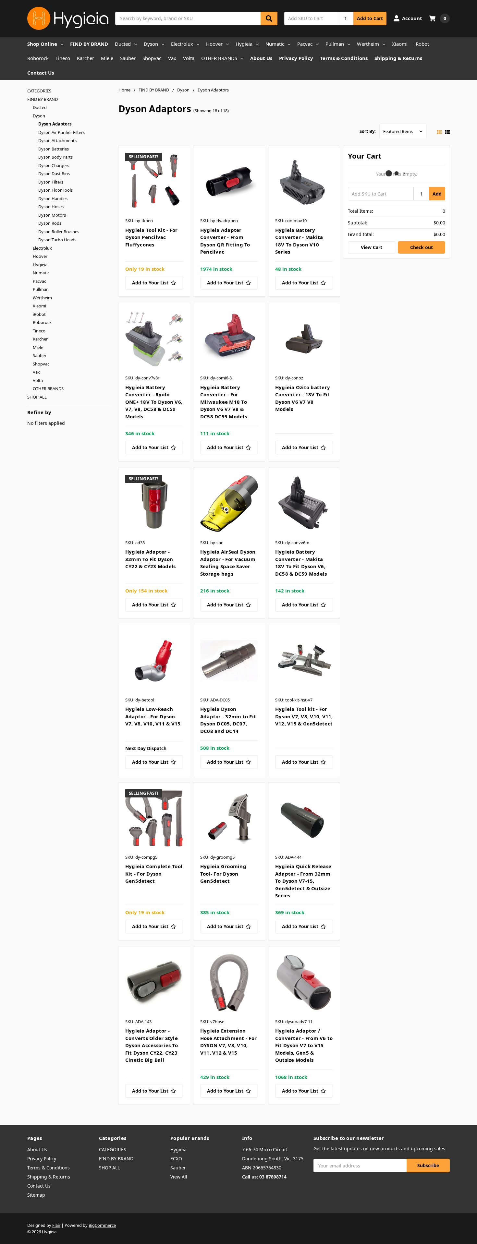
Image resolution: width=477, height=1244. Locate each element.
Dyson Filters (50, 182)
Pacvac (304, 44)
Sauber (128, 58)
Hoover (214, 44)
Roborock (38, 58)
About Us (261, 58)
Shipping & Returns (398, 58)
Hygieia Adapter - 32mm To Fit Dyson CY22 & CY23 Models (150, 558)
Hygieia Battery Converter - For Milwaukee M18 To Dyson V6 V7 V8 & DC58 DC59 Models (223, 402)
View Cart (371, 247)
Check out (421, 247)
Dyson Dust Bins (54, 173)
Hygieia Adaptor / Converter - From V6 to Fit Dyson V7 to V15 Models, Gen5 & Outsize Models (304, 1045)
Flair (56, 1225)
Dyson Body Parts (55, 157)
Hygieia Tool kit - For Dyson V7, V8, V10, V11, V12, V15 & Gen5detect (304, 716)
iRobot (421, 44)
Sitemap (36, 1195)
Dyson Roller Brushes (58, 231)
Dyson (151, 44)
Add (437, 194)
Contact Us (40, 72)
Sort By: (368, 131)
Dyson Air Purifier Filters (61, 132)
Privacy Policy (296, 58)
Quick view (153, 183)
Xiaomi (400, 44)
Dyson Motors (52, 215)
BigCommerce (102, 1225)
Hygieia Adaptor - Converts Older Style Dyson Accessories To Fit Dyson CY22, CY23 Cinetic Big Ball (151, 1045)
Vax (172, 58)
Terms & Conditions (344, 58)
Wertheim (368, 44)
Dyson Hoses (51, 206)
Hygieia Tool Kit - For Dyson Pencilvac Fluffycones (151, 237)
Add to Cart (370, 18)
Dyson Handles (52, 198)
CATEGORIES (39, 91)
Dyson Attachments (57, 140)
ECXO (176, 1158)
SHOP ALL (37, 397)
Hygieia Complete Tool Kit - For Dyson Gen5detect (153, 873)
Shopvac (151, 58)
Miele (107, 58)
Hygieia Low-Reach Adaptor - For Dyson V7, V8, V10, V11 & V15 (153, 716)
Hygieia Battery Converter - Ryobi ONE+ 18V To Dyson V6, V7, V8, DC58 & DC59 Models (153, 402)
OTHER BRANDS (219, 58)
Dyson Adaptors (54, 124)
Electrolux (182, 44)
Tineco (62, 58)
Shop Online (42, 44)
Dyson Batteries (53, 149)
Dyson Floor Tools (55, 190)
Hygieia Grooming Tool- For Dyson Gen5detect (223, 873)
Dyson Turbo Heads (57, 240)
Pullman (334, 44)
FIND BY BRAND (89, 44)
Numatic (274, 44)
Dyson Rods (49, 223)
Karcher (85, 58)
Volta (188, 58)
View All (178, 1177)
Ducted (123, 44)
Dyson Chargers (53, 165)
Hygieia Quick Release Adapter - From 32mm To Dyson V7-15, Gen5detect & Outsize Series (303, 881)
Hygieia (244, 44)
